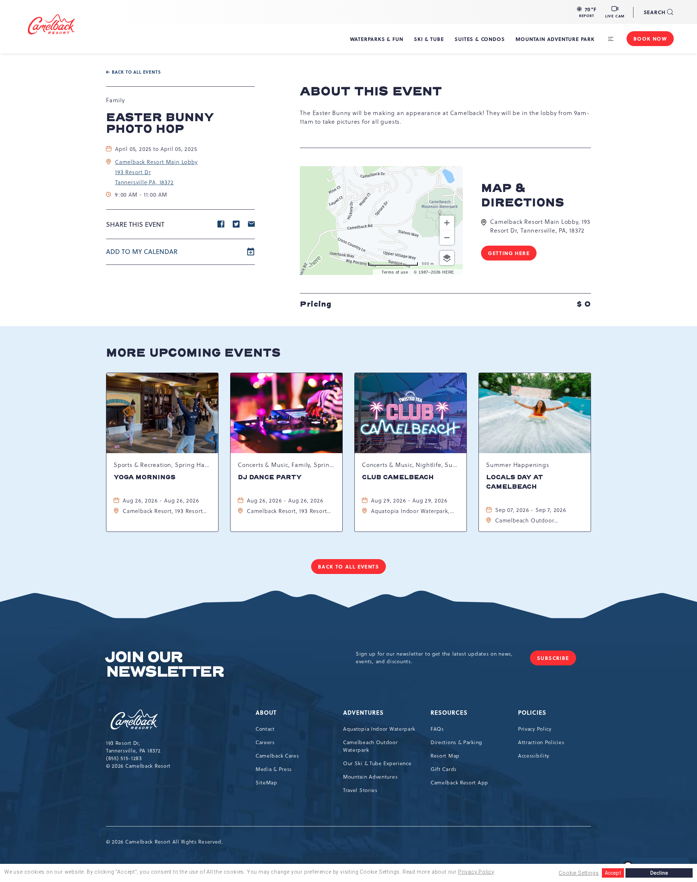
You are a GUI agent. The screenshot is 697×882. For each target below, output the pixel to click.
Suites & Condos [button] (480, 38)
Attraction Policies (541, 742)
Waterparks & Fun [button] (376, 38)
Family (115, 100)
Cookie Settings (579, 873)
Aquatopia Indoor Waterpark (379, 729)
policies (532, 712)
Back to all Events (136, 72)
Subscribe (556, 659)
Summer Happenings (517, 465)
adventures (363, 712)
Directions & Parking (456, 742)
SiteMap (266, 782)
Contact (265, 729)
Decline (659, 873)
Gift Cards (444, 769)
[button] (586, 12)
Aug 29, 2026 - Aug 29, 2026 (409, 500)
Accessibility (533, 755)
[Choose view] (447, 258)
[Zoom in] (447, 223)
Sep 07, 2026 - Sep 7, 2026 (530, 510)
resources (449, 712)
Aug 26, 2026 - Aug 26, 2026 (161, 500)
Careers (265, 742)
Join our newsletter (165, 664)
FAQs (437, 729)
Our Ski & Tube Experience (377, 763)
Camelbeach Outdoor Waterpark (370, 746)
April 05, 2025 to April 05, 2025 (156, 149)
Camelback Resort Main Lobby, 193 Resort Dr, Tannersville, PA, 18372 (540, 226)
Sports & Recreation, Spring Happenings (162, 465)
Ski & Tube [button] (429, 38)
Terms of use (395, 272)
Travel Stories (360, 790)
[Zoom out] (447, 237)
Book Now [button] (650, 38)
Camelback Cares (277, 755)
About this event (371, 92)
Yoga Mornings (144, 477)
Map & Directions (522, 195)
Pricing (445, 303)
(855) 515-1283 (124, 758)
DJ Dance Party (270, 477)
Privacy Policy (534, 729)
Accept (613, 873)
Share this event (135, 224)
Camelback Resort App (459, 782)
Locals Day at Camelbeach (514, 482)
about (266, 712)
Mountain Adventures (370, 776)
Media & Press (274, 769)
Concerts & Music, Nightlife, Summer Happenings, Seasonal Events (410, 465)
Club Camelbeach (398, 477)
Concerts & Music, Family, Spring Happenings (286, 465)
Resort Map (445, 755)
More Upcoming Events (193, 353)
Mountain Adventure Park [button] (554, 38)
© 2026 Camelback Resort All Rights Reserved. (164, 841)
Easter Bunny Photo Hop (160, 123)
